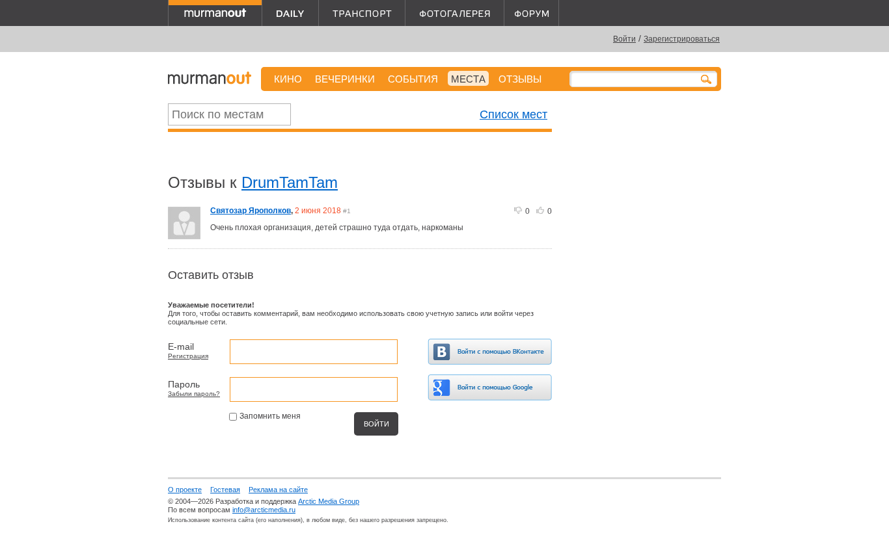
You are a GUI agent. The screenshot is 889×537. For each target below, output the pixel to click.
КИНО (288, 79)
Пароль (184, 384)
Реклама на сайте (278, 489)
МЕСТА (468, 79)
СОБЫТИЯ (413, 79)
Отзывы (520, 79)
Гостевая (225, 489)
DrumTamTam (289, 182)
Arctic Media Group (328, 501)
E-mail (181, 346)
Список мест (513, 114)
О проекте (185, 489)
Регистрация (188, 356)
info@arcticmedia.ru (263, 510)
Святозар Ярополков (250, 210)
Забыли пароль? (194, 393)
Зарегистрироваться (682, 39)
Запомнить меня (270, 416)
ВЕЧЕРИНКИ (345, 79)
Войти (624, 39)
